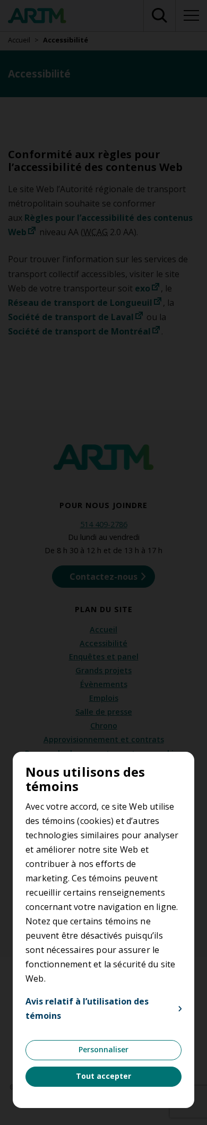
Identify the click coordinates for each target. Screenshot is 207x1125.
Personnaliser (103, 1049)
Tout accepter (103, 1076)
